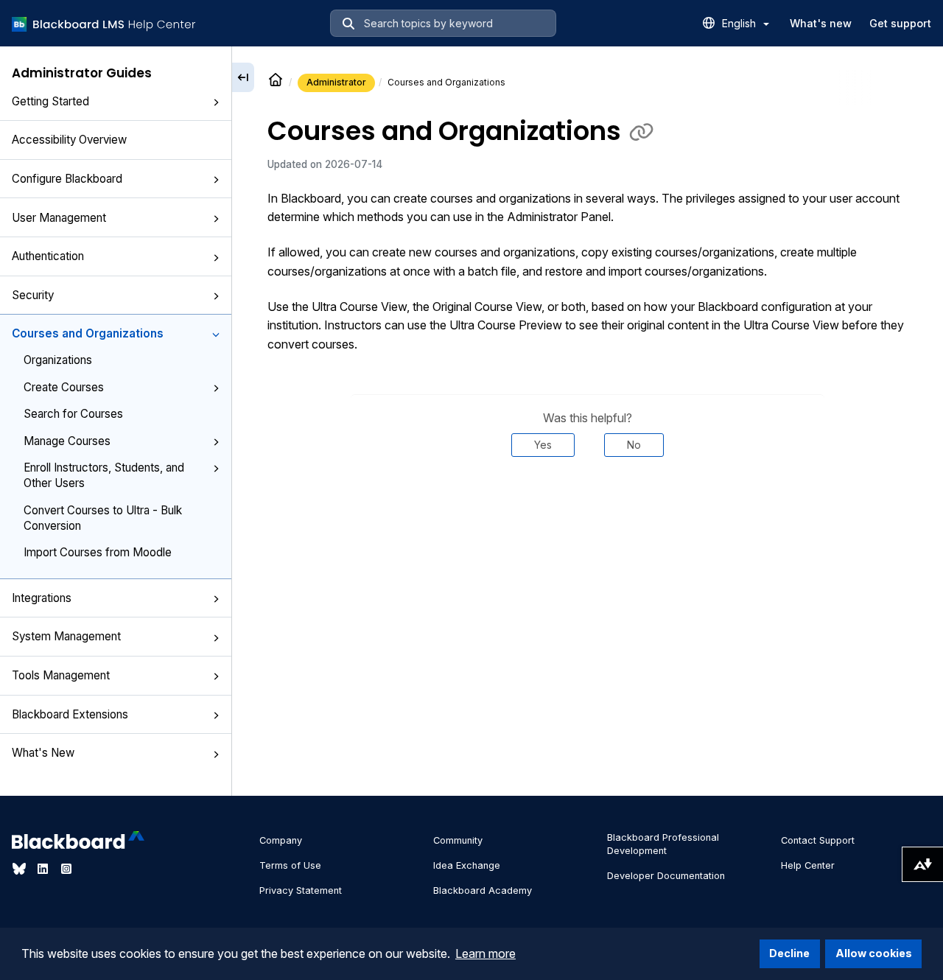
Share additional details (587, 501)
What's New (43, 753)
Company (280, 840)
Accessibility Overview (69, 140)
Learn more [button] (485, 953)
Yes (543, 444)
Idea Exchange (466, 865)
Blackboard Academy (482, 890)
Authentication (48, 256)
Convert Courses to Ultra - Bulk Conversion (103, 518)
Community (458, 840)
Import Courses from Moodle (98, 552)
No (634, 444)
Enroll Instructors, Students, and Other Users (104, 475)
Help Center (808, 865)
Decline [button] (789, 953)
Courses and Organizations (88, 333)
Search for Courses (73, 414)
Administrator (336, 82)
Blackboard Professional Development (663, 844)
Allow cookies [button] (873, 953)
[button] (216, 102)
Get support (900, 23)
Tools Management (61, 675)
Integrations (41, 598)
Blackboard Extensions (70, 714)
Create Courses (64, 387)
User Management (59, 218)
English (740, 23)
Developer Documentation (666, 875)
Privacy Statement (300, 890)
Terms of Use (290, 865)
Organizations (58, 360)
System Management (66, 636)
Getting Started (50, 101)
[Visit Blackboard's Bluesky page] (20, 868)
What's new (821, 23)
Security (33, 295)
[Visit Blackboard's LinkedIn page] (44, 868)
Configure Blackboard (67, 179)
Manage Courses (67, 441)
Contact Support (818, 840)
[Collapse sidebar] (243, 77)
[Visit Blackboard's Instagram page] (66, 868)
